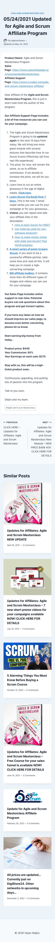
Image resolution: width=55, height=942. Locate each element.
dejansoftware (18, 40)
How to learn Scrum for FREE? (32, 225)
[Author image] (5, 41)
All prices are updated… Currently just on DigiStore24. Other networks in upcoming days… (24, 883)
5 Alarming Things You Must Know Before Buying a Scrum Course (27, 680)
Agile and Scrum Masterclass (27, 13)
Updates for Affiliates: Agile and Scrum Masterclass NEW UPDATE (27, 535)
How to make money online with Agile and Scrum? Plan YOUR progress (31, 241)
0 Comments (29, 545)
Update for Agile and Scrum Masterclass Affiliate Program (27, 813)
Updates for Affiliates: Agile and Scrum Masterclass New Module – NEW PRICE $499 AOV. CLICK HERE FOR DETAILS (41, 439)
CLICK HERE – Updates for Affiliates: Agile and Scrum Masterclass (12, 433)
